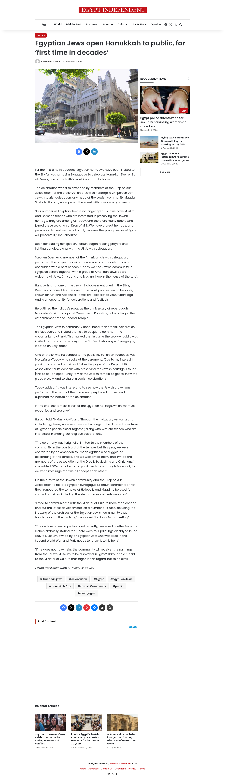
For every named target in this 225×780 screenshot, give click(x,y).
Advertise (93, 768)
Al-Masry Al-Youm (50, 61)
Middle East (73, 24)
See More (165, 172)
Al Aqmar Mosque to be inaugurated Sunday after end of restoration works (121, 739)
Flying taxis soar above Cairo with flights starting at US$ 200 (175, 141)
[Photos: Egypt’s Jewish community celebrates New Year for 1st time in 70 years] (86, 722)
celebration (79, 579)
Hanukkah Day (61, 586)
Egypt (45, 24)
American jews (52, 579)
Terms (141, 768)
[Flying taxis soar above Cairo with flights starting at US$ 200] (149, 142)
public (119, 586)
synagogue (87, 593)
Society (41, 35)
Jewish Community (93, 586)
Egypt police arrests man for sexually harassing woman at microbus (163, 122)
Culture (122, 24)
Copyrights (120, 768)
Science (107, 24)
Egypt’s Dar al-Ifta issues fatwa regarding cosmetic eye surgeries (175, 157)
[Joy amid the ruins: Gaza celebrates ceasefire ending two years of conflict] (50, 722)
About (83, 768)
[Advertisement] (86, 665)
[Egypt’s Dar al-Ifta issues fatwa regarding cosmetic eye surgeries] (149, 157)
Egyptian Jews (122, 579)
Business (92, 24)
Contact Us (106, 768)
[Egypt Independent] (113, 10)
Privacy (132, 768)
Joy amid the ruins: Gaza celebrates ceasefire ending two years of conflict (50, 739)
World (58, 24)
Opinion (156, 24)
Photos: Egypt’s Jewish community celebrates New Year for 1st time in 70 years (85, 739)
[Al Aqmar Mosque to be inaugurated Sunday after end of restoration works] (122, 722)
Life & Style (139, 24)
